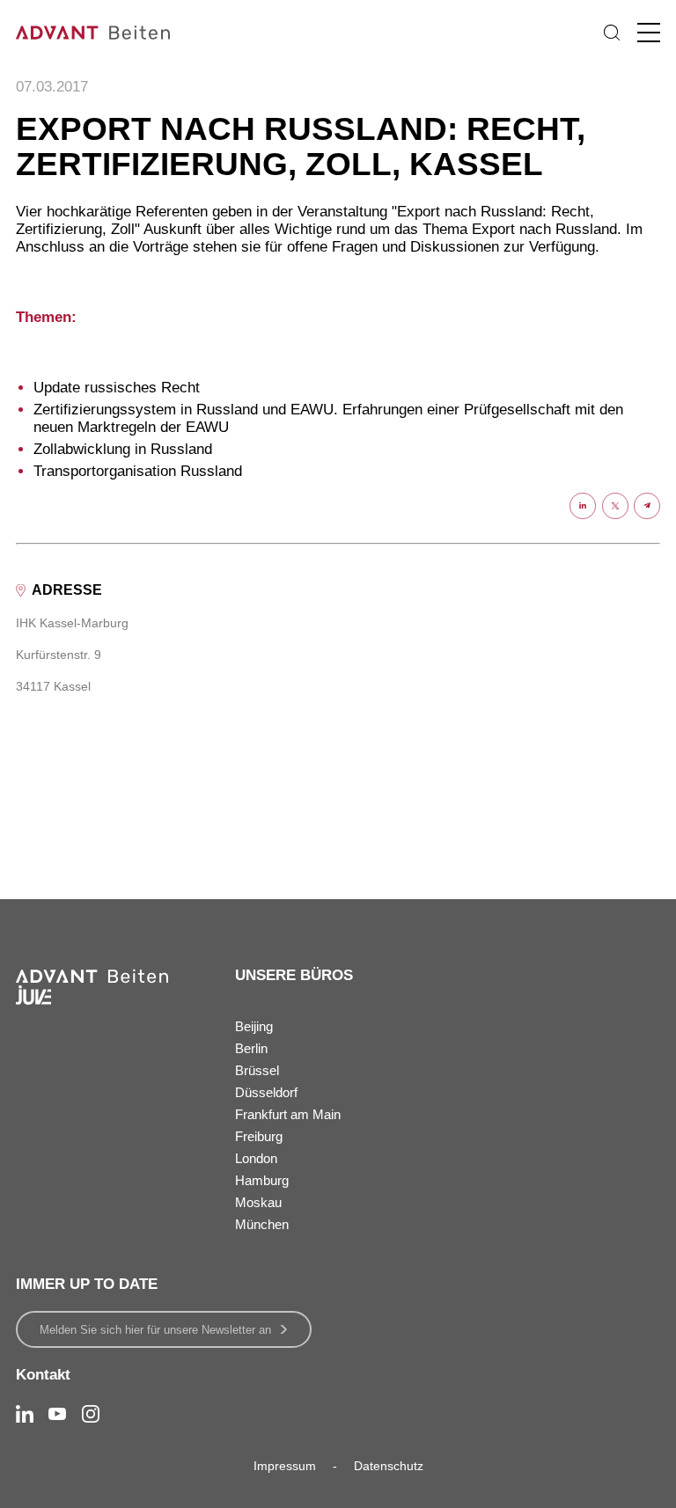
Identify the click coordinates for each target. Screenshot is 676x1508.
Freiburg (259, 1136)
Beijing (254, 1026)
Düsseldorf (266, 1092)
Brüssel (257, 1070)
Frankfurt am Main (288, 1114)
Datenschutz (388, 1466)
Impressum (285, 1466)
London (256, 1158)
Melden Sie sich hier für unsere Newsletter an (155, 1329)
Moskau (258, 1202)
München (262, 1224)
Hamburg (262, 1180)
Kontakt (43, 1374)
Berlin (251, 1048)
